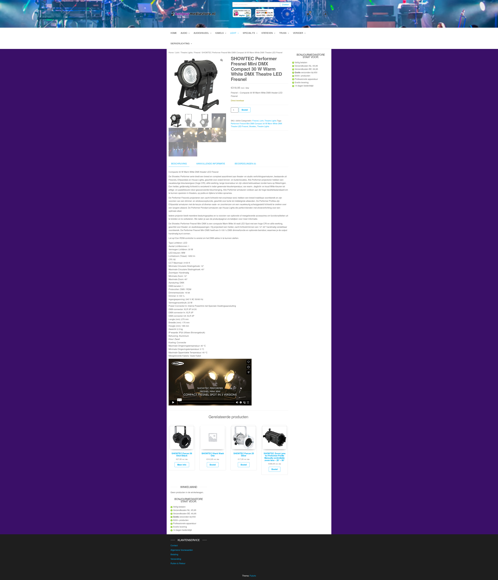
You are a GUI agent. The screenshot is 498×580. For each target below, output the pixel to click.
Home (171, 52)
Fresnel (197, 52)
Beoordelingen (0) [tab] (245, 163)
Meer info (181, 464)
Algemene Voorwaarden (182, 549)
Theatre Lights (187, 52)
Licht (177, 52)
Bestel (245, 109)
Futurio (253, 575)
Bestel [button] (213, 464)
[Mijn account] (325, 13)
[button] (221, 60)
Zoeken (285, 4)
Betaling (174, 554)
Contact (174, 545)
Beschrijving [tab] (179, 163)
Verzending (176, 558)
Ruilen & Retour (178, 563)
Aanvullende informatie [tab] (210, 163)
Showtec (252, 126)
